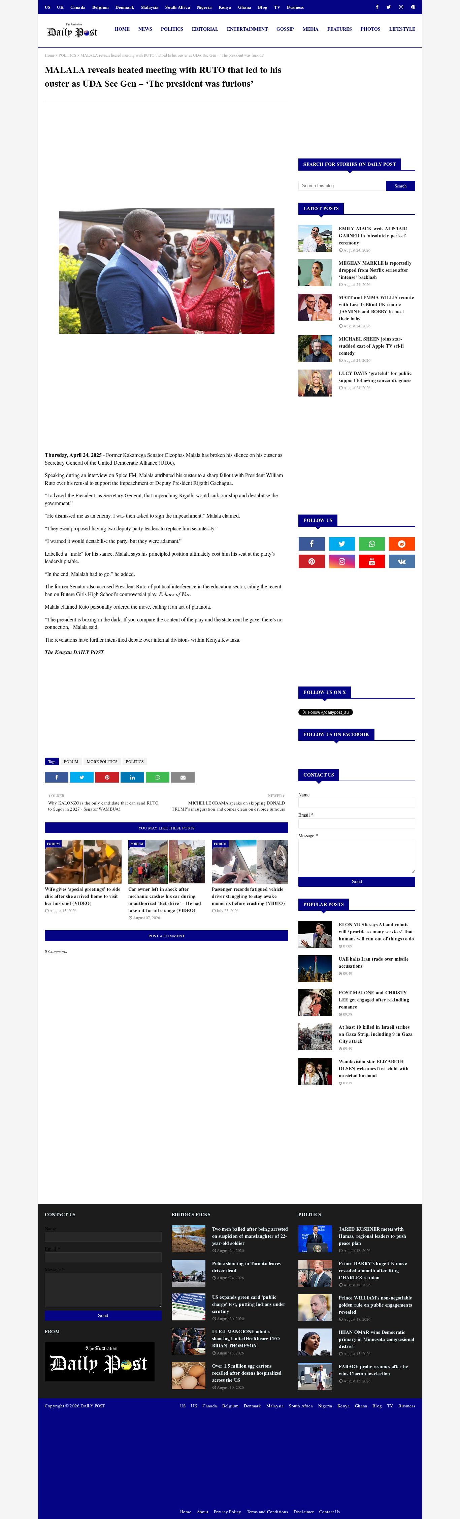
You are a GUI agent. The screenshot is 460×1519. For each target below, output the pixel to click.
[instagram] (401, 7)
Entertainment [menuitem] (247, 28)
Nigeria (204, 7)
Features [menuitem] (339, 28)
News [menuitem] (145, 28)
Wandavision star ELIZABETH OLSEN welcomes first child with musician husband (373, 1068)
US (47, 7)
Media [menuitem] (311, 28)
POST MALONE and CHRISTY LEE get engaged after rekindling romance (374, 999)
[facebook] (377, 7)
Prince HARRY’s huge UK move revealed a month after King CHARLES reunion (372, 1270)
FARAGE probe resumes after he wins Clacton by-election (373, 1370)
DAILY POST (92, 1406)
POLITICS (67, 55)
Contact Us (329, 1512)
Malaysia (150, 7)
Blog (262, 7)
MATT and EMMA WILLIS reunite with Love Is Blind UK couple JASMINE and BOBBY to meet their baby (376, 308)
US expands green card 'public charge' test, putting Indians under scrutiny (249, 1304)
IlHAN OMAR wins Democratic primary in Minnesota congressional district (376, 1339)
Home (50, 55)
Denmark (125, 7)
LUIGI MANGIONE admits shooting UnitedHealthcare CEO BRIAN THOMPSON (246, 1338)
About (202, 1512)
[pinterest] (412, 7)
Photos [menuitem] (371, 28)
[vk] (402, 561)
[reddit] (402, 544)
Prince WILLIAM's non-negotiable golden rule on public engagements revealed (375, 1304)
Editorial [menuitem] (205, 28)
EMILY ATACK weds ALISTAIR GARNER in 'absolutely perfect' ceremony (373, 235)
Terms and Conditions (267, 1512)
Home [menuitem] (122, 28)
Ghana (244, 7)
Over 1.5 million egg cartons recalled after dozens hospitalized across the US (247, 1372)
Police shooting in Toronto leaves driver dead (246, 1267)
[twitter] (388, 7)
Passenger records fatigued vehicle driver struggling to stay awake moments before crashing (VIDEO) (248, 896)
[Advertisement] (166, 156)
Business (295, 7)
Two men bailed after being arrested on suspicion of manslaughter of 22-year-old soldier (250, 1236)
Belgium (100, 7)
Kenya (225, 7)
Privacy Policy (227, 1512)
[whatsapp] (372, 544)
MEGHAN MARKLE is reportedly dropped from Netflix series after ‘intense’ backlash (375, 270)
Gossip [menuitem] (285, 28)
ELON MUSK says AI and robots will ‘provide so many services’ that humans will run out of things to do (376, 931)
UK (60, 7)
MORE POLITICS (102, 761)
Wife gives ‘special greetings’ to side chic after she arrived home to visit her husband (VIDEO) (83, 896)
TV (277, 7)
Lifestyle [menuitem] (402, 28)
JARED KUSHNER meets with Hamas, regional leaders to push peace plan (372, 1236)
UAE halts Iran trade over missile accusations (373, 962)
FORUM (71, 761)
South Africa (177, 7)
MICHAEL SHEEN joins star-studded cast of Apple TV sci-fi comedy (371, 345)
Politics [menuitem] (172, 28)
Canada (78, 7)
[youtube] (372, 561)
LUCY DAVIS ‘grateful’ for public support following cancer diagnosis (375, 377)
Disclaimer (304, 1512)
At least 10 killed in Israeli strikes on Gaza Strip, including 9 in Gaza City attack (376, 1034)
